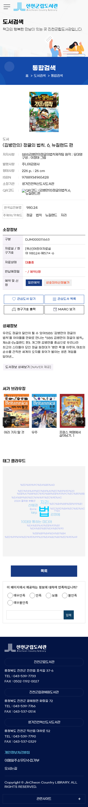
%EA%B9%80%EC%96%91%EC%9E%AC (37, 497)
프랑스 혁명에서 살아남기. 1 (70, 434)
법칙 (39, 215)
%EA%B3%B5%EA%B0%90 (47, 528)
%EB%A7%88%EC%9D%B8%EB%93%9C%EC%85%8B (51, 493)
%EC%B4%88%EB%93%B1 (66, 504)
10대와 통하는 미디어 (36, 521)
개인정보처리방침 (17, 752)
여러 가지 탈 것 (14, 432)
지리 (64, 215)
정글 (29, 215)
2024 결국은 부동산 (24, 501)
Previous (7, 421)
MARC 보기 (66, 309)
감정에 (55, 514)
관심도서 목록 (67, 299)
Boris (33, 509)
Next (80, 421)
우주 (34, 432)
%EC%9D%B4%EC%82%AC (67, 508)
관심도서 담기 (26, 299)
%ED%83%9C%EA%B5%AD (37, 485)
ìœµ (34, 512)
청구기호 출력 (26, 309)
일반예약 (34, 282)
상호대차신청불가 (57, 282)
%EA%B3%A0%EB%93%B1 (43, 525)
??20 (57, 511)
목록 (44, 571)
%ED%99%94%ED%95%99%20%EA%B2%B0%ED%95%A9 (41, 537)
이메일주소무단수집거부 (22, 760)
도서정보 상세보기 (28, 367)
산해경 (33, 505)
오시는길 (11, 768)
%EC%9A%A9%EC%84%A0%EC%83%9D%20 (46, 491)
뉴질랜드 (51, 215)
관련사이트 (44, 798)
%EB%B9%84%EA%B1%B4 (49, 533)
